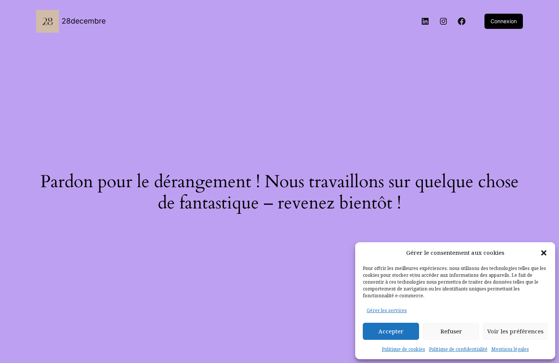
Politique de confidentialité (458, 349)
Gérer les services (387, 310)
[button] (544, 253)
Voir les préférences (515, 331)
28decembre (84, 20)
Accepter (390, 331)
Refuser (451, 331)
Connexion (504, 21)
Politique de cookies (403, 349)
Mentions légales (510, 349)
